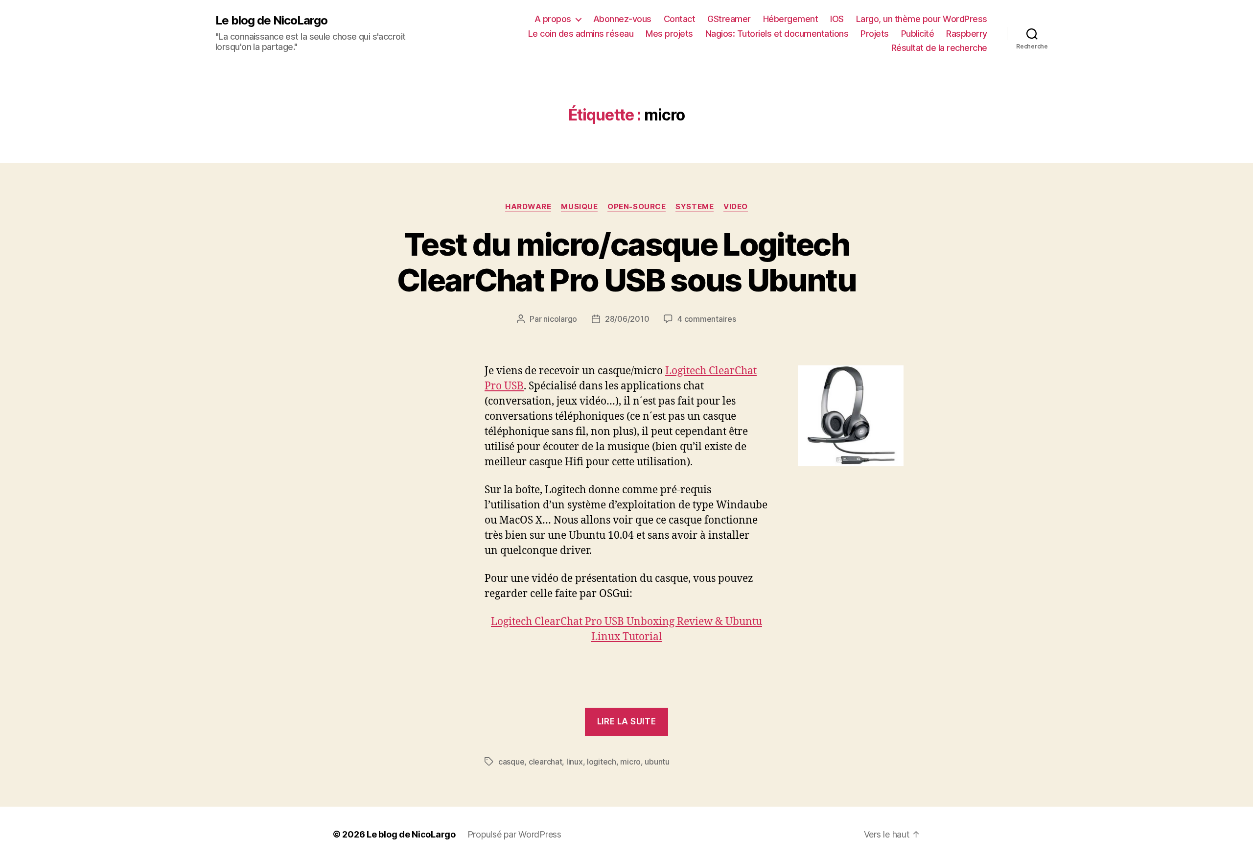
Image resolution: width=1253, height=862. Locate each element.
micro (630, 761)
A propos (552, 19)
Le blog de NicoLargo (271, 20)
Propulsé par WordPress (514, 834)
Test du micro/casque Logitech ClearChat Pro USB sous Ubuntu (626, 262)
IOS (837, 19)
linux (574, 761)
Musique (579, 206)
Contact (680, 19)
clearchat (545, 761)
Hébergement (790, 19)
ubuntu (657, 761)
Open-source (636, 206)
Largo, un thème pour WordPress (921, 19)
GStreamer (729, 19)
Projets (874, 33)
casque (511, 761)
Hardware (528, 206)
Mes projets (669, 33)
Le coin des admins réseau (581, 33)
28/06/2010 (627, 319)
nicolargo (560, 319)
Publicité (917, 33)
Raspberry (966, 33)
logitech (601, 761)
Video (735, 206)
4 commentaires (706, 319)
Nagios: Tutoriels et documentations (777, 33)
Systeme (694, 206)
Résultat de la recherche (939, 48)
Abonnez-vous (622, 19)
